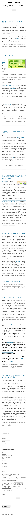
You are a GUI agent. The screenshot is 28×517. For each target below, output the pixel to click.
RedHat (19, 488)
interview (11, 361)
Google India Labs (20, 137)
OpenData (21, 116)
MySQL (18, 483)
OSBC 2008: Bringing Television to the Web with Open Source (13, 376)
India (12, 44)
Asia (6, 474)
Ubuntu (3, 489)
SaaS (14, 286)
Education (20, 479)
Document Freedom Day (4, 62)
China (17, 474)
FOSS (18, 422)
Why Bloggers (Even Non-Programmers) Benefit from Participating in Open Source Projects (14, 176)
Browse (17, 38)
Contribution (23, 477)
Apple (3, 474)
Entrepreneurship (5, 480)
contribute (7, 40)
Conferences (22, 220)
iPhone (4, 483)
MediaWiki (4, 454)
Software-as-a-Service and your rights (13, 233)
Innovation (16, 163)
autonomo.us (20, 281)
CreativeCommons (5, 479)
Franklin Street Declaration (16, 280)
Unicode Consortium (6, 451)
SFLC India (4, 460)
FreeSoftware (14, 284)
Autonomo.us (18, 261)
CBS (12, 424)
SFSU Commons (5, 461)
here (23, 32)
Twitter (3, 444)
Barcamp (9, 474)
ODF (12, 116)
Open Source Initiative (6, 457)
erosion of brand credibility (7, 352)
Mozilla (16, 483)
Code (19, 474)
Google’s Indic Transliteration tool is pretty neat (13, 131)
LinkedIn (3, 441)
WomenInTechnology (11, 221)
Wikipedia (21, 44)
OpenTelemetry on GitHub (7, 455)
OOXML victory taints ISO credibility (12, 297)
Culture (11, 479)
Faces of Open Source (6, 440)
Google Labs (14, 135)
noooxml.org (10, 342)
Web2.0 (14, 489)
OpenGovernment (5, 118)
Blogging (13, 220)
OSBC (3, 425)
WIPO (17, 489)
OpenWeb (14, 488)
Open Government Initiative (9, 85)
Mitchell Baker (21, 203)
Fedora (10, 480)
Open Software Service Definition (9, 281)
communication (14, 475)
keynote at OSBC (7, 104)
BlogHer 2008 (4, 181)
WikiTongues (4, 466)
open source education (17, 486)
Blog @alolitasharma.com (7, 436)
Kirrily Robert (17, 204)
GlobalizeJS (4, 452)
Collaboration (6, 476)
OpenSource (11, 118)
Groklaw (21, 358)
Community (17, 220)
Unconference (8, 489)
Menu (14, 10)
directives (13, 88)
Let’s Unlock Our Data (8, 56)
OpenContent (16, 44)
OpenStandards (18, 118)
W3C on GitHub (4, 463)
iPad (22, 482)
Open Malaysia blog (7, 324)
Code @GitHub (4, 438)
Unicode (15, 121)
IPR (6, 483)
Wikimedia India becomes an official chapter (12, 22)
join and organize (18, 40)
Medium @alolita (5, 443)
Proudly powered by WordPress (7, 514)
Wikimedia (4, 465)
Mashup (12, 483)
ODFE (3, 458)
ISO (13, 366)
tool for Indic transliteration (13, 138)
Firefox (13, 480)
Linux (9, 483)
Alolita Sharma (14, 3)
